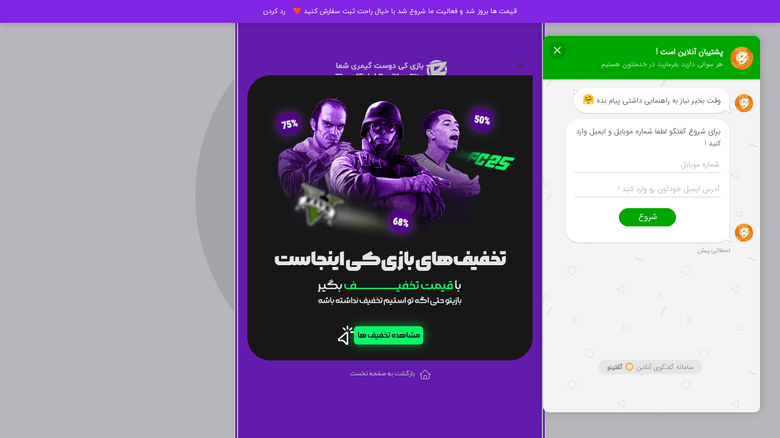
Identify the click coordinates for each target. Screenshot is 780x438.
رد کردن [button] (274, 11)
